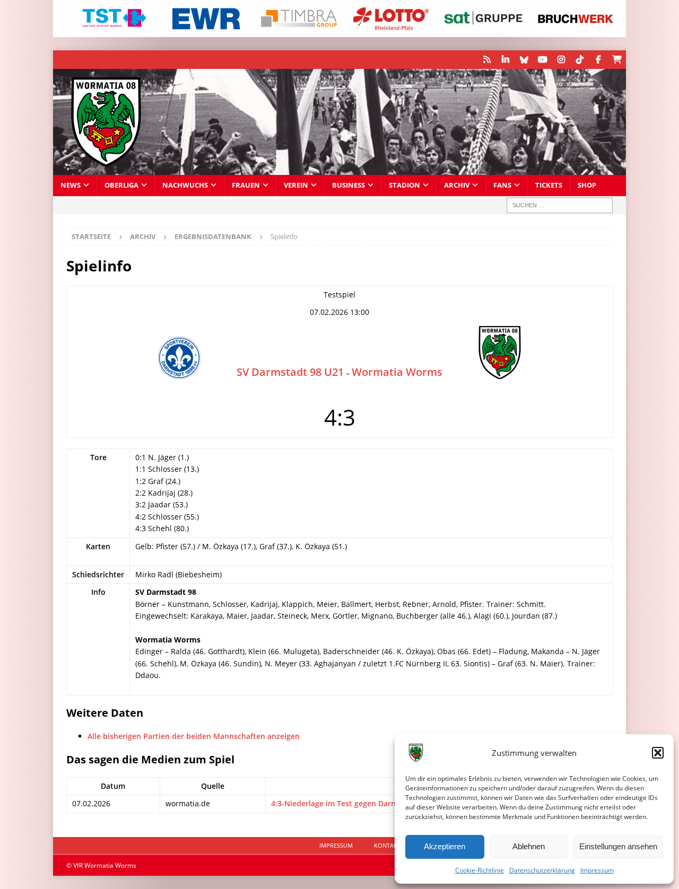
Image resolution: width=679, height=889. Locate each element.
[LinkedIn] (505, 59)
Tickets (548, 185)
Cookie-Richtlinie (479, 870)
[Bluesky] (524, 59)
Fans (502, 185)
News (70, 185)
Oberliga (121, 185)
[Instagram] (561, 59)
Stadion (404, 185)
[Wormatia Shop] (616, 59)
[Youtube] (542, 59)
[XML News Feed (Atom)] (486, 59)
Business (348, 185)
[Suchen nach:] (560, 205)
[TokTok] (579, 59)
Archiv (456, 185)
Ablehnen (528, 846)
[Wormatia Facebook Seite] (598, 59)
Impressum (597, 870)
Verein (296, 185)
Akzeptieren (444, 846)
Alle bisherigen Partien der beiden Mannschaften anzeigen (194, 736)
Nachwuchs (185, 185)
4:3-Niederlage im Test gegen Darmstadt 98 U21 (357, 803)
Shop (587, 185)
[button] (657, 752)
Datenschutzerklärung (542, 870)
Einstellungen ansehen (618, 846)
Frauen (246, 185)
